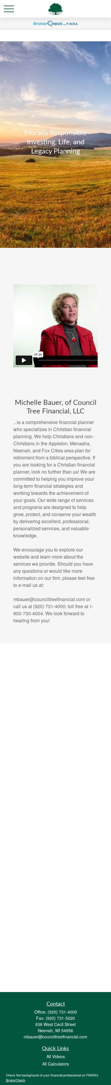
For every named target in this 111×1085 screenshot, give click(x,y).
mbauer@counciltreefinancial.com (55, 1037)
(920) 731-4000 (62, 1012)
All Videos (55, 1056)
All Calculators (55, 1064)
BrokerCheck (15, 1080)
